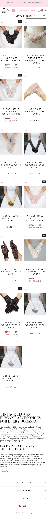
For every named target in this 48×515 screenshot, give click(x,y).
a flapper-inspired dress (8, 463)
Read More (5, 471)
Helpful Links (23, 482)
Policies (23, 498)
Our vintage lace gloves (8, 455)
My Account (23, 490)
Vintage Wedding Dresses (17, 439)
